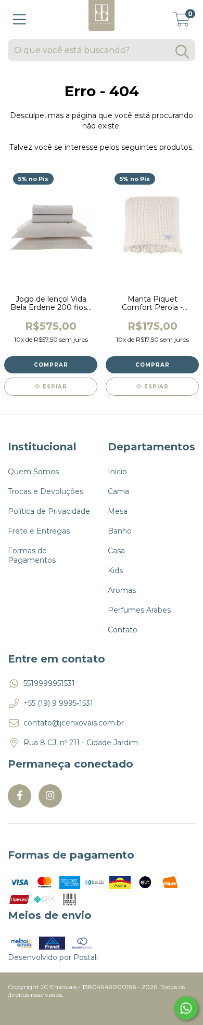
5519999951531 (49, 683)
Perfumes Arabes (139, 610)
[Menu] (19, 19)
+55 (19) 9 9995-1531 (58, 703)
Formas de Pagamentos (32, 555)
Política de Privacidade (49, 511)
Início (117, 471)
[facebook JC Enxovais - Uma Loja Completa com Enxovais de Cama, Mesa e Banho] (19, 796)
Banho (120, 531)
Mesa (118, 511)
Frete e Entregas (39, 531)
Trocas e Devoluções (45, 491)
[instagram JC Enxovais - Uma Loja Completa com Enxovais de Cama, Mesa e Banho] (50, 796)
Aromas (122, 590)
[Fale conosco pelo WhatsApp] (186, 1008)
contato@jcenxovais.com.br (73, 723)
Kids (115, 570)
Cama (118, 491)
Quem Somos (33, 471)
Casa (116, 550)
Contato (122, 629)
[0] (181, 22)
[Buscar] (182, 52)
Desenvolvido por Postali (53, 957)
